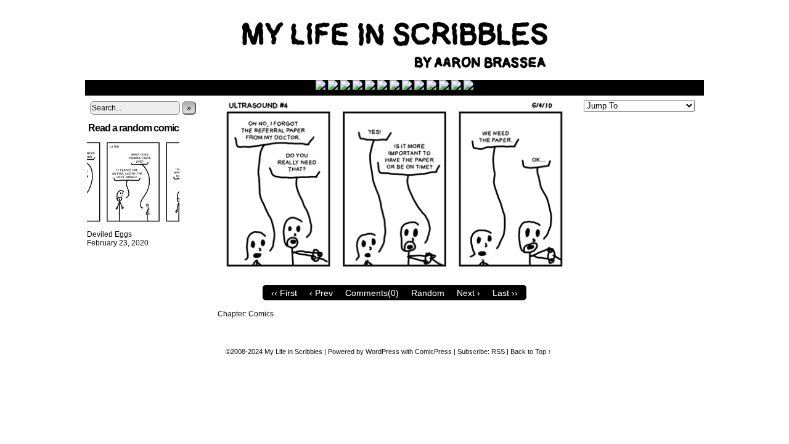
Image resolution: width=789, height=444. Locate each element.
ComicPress (433, 351)
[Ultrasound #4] (394, 276)
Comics (261, 314)
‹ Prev (321, 293)
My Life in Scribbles (408, 43)
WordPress (382, 351)
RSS (498, 351)
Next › (468, 293)
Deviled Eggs (109, 234)
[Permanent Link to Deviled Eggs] (133, 225)
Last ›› (505, 293)
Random (427, 293)
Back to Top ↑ (531, 351)
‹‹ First (284, 293)
